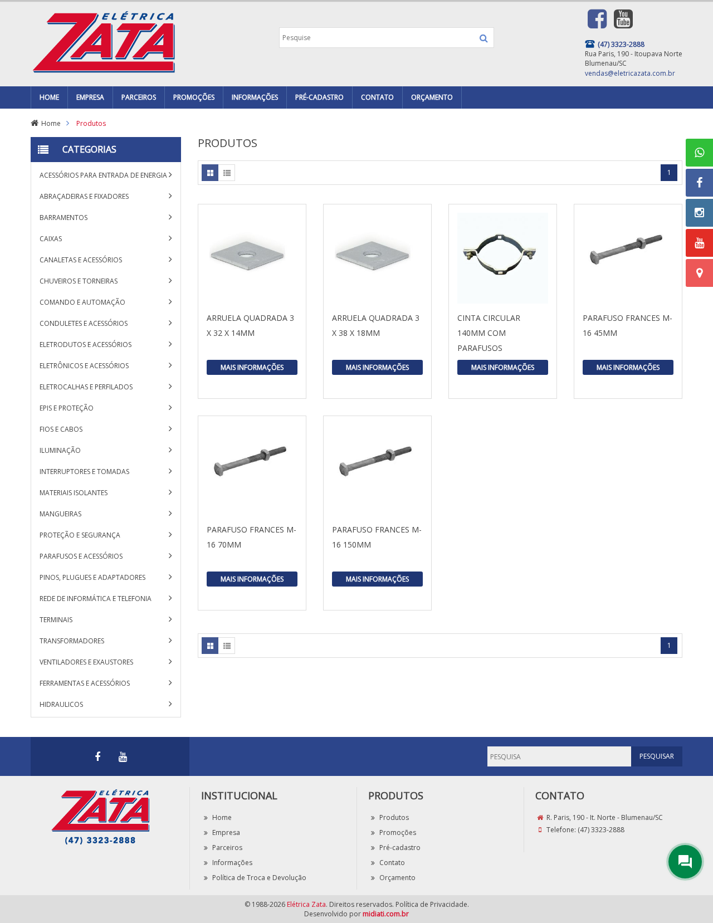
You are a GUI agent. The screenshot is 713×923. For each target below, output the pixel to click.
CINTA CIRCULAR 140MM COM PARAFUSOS (488, 332)
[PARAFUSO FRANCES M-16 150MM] (377, 469)
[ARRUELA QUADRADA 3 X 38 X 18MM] (377, 258)
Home (51, 123)
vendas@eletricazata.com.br (630, 73)
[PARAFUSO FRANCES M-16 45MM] (628, 258)
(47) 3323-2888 (601, 829)
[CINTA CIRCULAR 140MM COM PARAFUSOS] (502, 258)
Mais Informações (252, 367)
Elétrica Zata (306, 904)
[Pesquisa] (484, 37)
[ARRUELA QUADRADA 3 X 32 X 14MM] (252, 258)
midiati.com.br (386, 914)
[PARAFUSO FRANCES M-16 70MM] (252, 469)
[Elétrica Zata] (103, 40)
